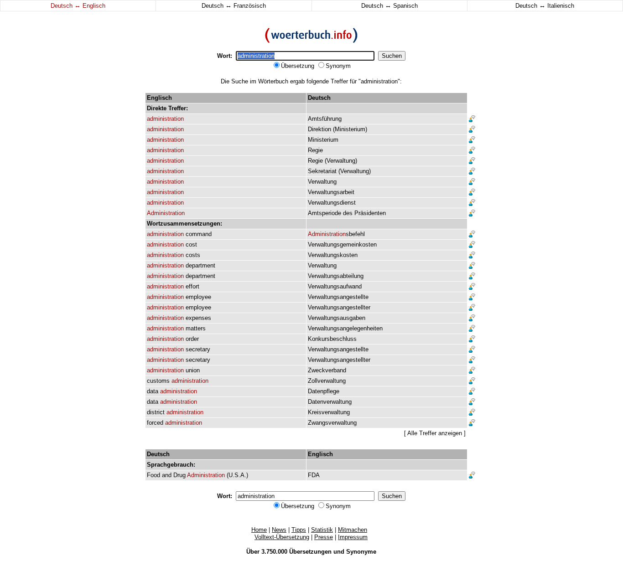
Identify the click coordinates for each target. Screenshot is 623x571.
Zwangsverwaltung (332, 422)
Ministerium (350, 129)
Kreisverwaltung (329, 412)
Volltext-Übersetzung (281, 537)
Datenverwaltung (330, 401)
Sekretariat (322, 171)
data (152, 391)
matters (196, 328)
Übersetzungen (310, 551)
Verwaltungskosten (333, 255)
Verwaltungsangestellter (339, 307)
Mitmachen (352, 529)
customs (158, 380)
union (193, 370)
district (156, 412)
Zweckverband (327, 370)
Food (153, 475)
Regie (315, 150)
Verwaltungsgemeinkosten (342, 244)
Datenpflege (323, 391)
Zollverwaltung (327, 380)
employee (198, 296)
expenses (198, 317)
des (348, 213)
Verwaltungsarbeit (331, 192)
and (166, 475)
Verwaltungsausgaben (336, 317)
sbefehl (336, 234)
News (279, 529)
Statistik (322, 529)
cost (191, 244)
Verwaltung (341, 160)
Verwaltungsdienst (332, 202)
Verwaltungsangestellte (338, 296)
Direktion (319, 129)
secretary (198, 349)
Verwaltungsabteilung (335, 276)
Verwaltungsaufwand (335, 286)
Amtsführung (325, 118)
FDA (314, 475)
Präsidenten (370, 213)
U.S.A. (237, 475)
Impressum (353, 537)
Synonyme (361, 551)
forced (155, 422)
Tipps (298, 529)
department (200, 265)
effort (192, 286)
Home (259, 529)
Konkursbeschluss (332, 338)
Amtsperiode (324, 213)
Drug (179, 475)
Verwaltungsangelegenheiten (345, 328)
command (199, 234)
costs (193, 255)
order (192, 338)
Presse (323, 537)
